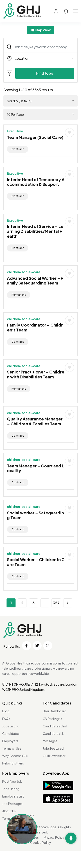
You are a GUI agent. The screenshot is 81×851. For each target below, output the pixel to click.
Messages (50, 741)
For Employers (15, 773)
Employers (10, 741)
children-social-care (23, 272)
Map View (43, 30)
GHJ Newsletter (54, 756)
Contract (17, 149)
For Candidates (57, 703)
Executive (15, 131)
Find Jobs (44, 73)
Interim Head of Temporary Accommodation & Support (36, 182)
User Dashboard (54, 711)
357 (56, 602)
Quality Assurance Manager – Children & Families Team (35, 421)
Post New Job (12, 781)
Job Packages (12, 804)
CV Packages (52, 719)
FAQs (6, 719)
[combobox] (40, 58)
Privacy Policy (54, 837)
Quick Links (12, 703)
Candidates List (54, 733)
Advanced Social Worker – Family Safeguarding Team (35, 281)
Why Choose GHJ (15, 756)
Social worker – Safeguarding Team (35, 515)
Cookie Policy (40, 842)
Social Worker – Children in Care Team (36, 562)
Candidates (11, 733)
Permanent (18, 294)
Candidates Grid (55, 726)
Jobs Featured (53, 748)
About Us (9, 811)
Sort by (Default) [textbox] (19, 101)
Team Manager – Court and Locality (35, 468)
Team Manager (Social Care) (35, 137)
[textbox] (38, 58)
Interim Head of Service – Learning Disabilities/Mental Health (35, 231)
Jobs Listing (10, 726)
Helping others (13, 763)
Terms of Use (11, 748)
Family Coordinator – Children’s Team (35, 327)
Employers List (13, 796)
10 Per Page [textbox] (15, 114)
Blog (5, 711)
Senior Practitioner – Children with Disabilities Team (35, 374)
